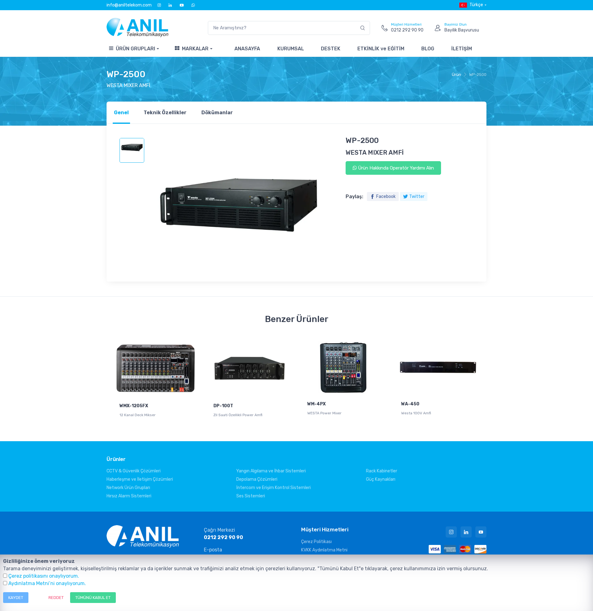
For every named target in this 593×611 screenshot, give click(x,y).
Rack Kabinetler (381, 471)
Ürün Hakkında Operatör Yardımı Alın (395, 168)
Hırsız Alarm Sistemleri (129, 496)
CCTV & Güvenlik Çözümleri (134, 471)
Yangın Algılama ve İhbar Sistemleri (271, 471)
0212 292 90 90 (223, 537)
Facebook (386, 196)
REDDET (56, 597)
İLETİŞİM (461, 49)
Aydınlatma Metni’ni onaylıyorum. (47, 583)
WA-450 (410, 404)
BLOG (427, 49)
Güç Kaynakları (380, 479)
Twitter (416, 196)
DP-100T (223, 405)
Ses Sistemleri (250, 496)
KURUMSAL (290, 49)
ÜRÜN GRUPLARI (135, 49)
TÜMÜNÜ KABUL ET (93, 597)
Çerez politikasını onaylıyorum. (43, 576)
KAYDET (15, 597)
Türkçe (476, 4)
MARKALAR (195, 49)
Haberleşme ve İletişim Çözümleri (140, 479)
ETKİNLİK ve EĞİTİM (380, 49)
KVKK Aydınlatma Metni (324, 550)
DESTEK (330, 49)
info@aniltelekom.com (129, 5)
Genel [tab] (121, 112)
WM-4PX (316, 404)
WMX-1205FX (134, 405)
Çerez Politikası (316, 541)
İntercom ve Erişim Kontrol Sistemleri (273, 487)
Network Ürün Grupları (128, 487)
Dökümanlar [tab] (217, 112)
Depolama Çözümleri (256, 479)
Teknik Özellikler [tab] (165, 112)
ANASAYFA (247, 49)
